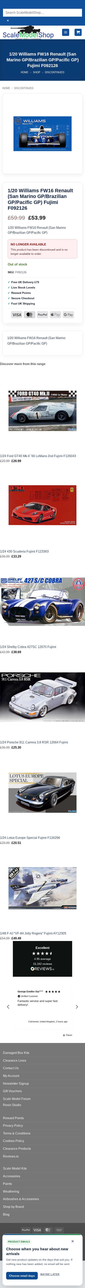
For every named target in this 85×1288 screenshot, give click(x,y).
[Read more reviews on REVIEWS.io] (42, 969)
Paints (7, 1183)
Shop (36, 72)
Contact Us (11, 1068)
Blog (6, 1214)
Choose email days (22, 1275)
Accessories (11, 1176)
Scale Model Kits (15, 1168)
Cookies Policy (13, 1141)
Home (24, 72)
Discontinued (54, 72)
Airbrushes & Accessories (21, 1199)
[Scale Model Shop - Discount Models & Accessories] (28, 32)
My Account (11, 1075)
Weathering (11, 1191)
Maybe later (49, 1274)
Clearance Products (17, 1148)
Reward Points (13, 1118)
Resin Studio (12, 1105)
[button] (65, 32)
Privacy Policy (13, 1125)
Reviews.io (11, 1156)
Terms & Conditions (16, 1133)
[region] (42, 1007)
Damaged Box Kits (16, 1052)
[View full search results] (7, 5)
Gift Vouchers (12, 1091)
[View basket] (78, 32)
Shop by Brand (13, 1206)
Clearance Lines (14, 1060)
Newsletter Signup (16, 1083)
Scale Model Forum (16, 1099)
